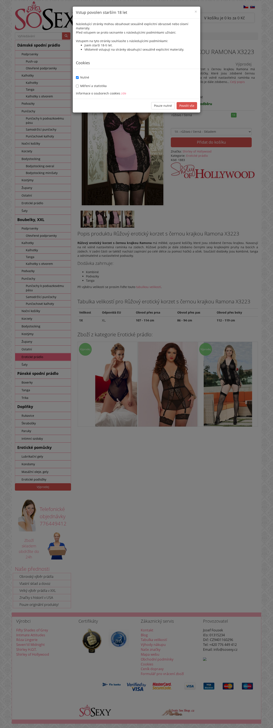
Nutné (84, 77)
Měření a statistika (93, 86)
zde (123, 93)
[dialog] (136, 364)
